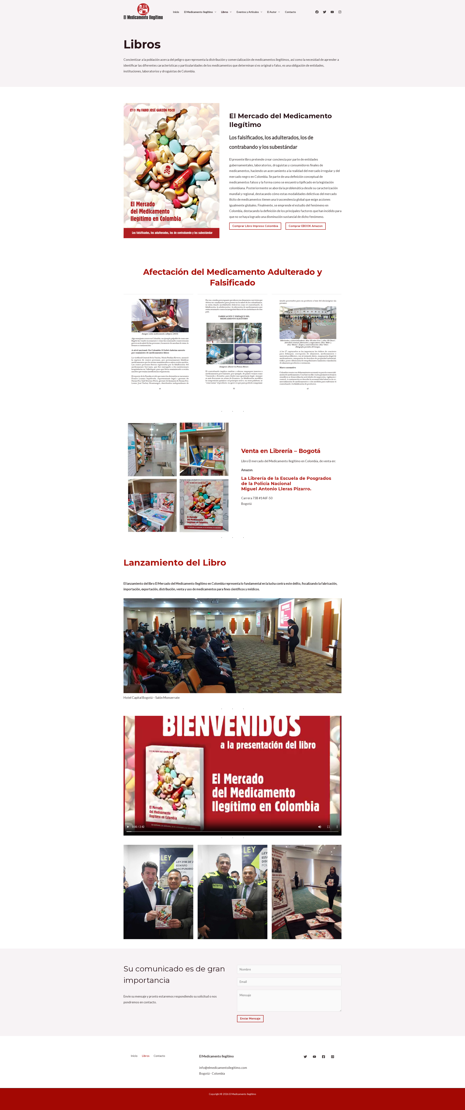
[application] (214, 12)
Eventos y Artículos (248, 11)
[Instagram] (339, 12)
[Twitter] (324, 12)
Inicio (176, 11)
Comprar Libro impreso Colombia (255, 226)
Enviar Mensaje (250, 1018)
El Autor (271, 11)
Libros (224, 11)
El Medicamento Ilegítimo (198, 11)
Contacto (290, 11)
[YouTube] (332, 12)
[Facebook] (317, 12)
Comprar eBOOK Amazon (306, 226)
